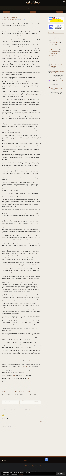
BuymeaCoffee (24, 366)
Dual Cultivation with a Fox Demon (56, 38)
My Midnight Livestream (54, 49)
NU (28, 378)
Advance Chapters (6, 11)
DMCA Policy (34, 465)
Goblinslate (33, 2)
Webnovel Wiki (36, 8)
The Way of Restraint (53, 53)
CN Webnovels (51, 35)
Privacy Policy (28, 465)
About (39, 465)
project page (31, 360)
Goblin (52, 64)
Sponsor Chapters (60, 11)
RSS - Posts (25, 460)
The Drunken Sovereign (54, 51)
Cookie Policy (21, 474)
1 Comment (4, 19)
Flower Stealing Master (11, 19)
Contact (33, 466)
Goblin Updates (45, 8)
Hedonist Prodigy (53, 44)
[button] (2, 3)
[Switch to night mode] (64, 1)
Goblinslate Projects (26, 8)
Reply (41, 421)
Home (19, 8)
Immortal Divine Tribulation (55, 46)
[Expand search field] (46, 459)
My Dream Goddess (53, 47)
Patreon (20, 363)
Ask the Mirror (52, 36)
